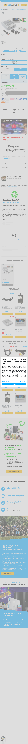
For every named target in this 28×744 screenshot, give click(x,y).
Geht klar (14, 384)
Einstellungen (22, 381)
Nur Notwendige (5, 381)
